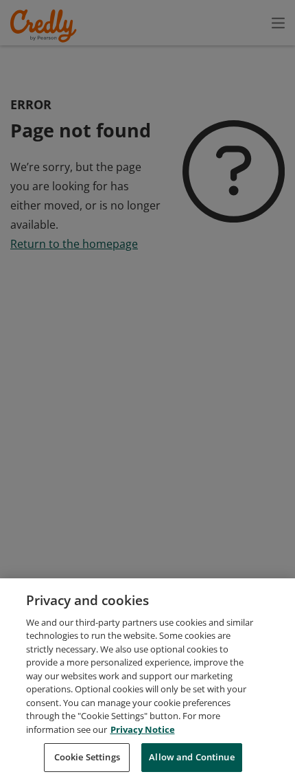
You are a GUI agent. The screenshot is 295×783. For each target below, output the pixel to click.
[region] (147, 680)
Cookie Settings (87, 757)
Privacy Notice (142, 729)
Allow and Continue (191, 757)
